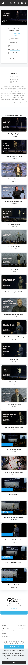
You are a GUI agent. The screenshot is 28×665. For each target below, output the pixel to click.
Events (4, 626)
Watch (4, 633)
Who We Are (5, 623)
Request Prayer (21, 626)
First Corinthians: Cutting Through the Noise (16, 34)
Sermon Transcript (15, 38)
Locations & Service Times (9, 631)
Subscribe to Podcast (15, 53)
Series (20, 115)
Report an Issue (21, 628)
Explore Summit (21, 623)
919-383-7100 (14, 608)
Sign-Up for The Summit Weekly (14, 647)
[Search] (11, 3)
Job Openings (6, 628)
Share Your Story (6, 636)
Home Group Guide (15, 49)
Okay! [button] (14, 662)
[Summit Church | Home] (2, 3)
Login (14, 612)
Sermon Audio (14, 42)
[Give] (14, 3)
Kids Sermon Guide (15, 46)
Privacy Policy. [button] (5, 658)
